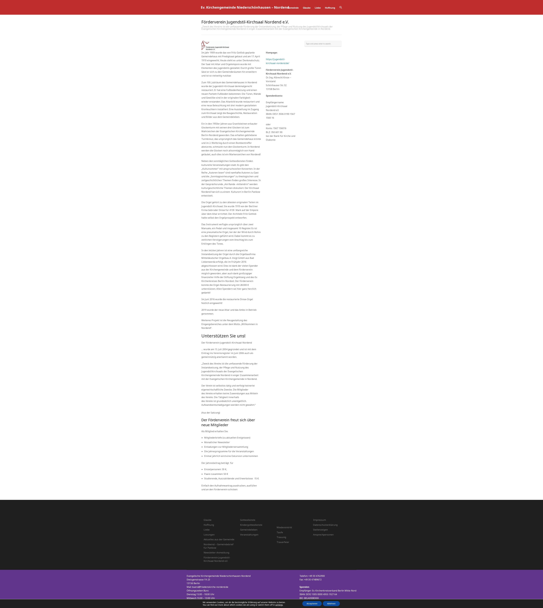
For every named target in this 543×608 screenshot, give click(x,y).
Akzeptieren (312, 603)
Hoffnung (330, 7)
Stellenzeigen (320, 529)
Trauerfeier (283, 542)
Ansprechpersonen (323, 534)
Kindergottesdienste (251, 524)
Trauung (281, 537)
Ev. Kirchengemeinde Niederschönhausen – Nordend (245, 7)
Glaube (307, 7)
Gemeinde (293, 7)
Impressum (319, 519)
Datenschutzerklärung (325, 524)
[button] (340, 8)
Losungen (209, 534)
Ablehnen (331, 603)
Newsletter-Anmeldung (216, 552)
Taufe (280, 532)
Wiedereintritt (284, 527)
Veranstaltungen (249, 534)
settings (279, 605)
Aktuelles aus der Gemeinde (219, 539)
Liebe (318, 7)
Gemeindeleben (248, 529)
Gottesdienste (247, 519)
